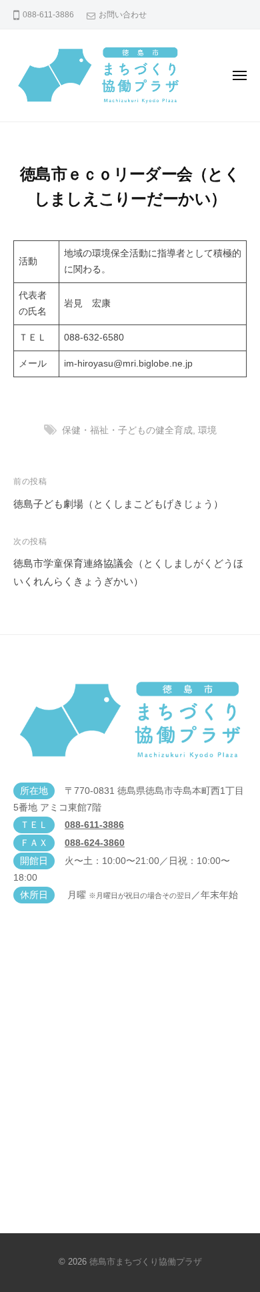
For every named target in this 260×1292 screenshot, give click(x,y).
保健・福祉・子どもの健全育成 (127, 430)
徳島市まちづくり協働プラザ (145, 1262)
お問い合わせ (123, 14)
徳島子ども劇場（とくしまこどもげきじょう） (118, 503)
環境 (207, 430)
